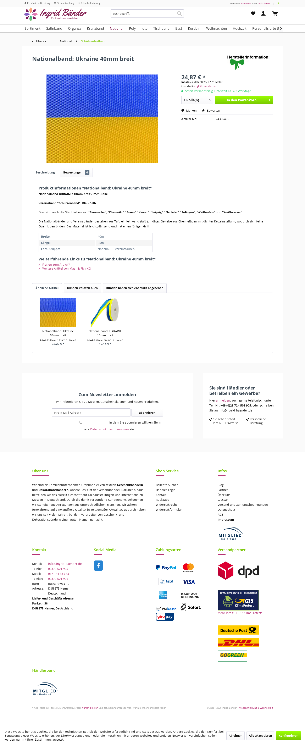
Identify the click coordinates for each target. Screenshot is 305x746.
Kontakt (161, 495)
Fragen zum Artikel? (55, 264)
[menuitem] (147, 15)
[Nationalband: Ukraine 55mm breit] (58, 312)
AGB (220, 514)
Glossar (223, 500)
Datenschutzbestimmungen (109, 429)
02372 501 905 (58, 569)
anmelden (223, 400)
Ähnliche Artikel (47, 288)
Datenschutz (226, 510)
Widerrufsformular (169, 510)
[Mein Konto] (264, 13)
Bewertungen (75, 172)
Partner (223, 490)
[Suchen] (179, 13)
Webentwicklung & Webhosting (256, 707)
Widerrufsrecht (166, 505)
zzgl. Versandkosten (205, 86)
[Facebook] (279, 3)
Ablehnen (235, 735)
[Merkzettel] (253, 13)
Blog (221, 485)
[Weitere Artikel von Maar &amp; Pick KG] (250, 62)
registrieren (264, 3)
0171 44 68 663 (58, 574)
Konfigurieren (288, 735)
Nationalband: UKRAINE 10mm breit (105, 333)
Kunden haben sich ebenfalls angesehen (134, 288)
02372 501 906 (58, 579)
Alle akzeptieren (260, 735)
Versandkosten (90, 707)
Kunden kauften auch (82, 288)
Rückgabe (162, 500)
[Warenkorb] (277, 13)
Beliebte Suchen (167, 485)
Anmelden (245, 3)
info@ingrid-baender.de (65, 564)
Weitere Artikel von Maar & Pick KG (66, 268)
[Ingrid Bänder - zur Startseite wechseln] (55, 14)
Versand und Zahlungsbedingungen (243, 505)
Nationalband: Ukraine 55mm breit (58, 333)
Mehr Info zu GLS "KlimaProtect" (240, 613)
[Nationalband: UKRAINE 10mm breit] (105, 312)
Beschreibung (45, 172)
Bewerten (213, 110)
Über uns (224, 495)
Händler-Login (166, 490)
